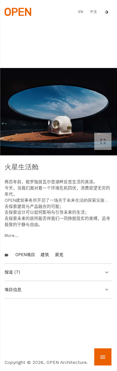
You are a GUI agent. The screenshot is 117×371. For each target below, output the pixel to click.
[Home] (18, 11)
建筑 (45, 254)
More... (12, 235)
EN (80, 11)
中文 (93, 12)
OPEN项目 (25, 254)
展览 (59, 254)
